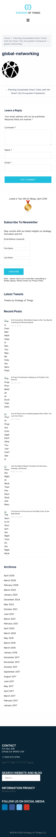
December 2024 (12, 599)
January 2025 (11, 594)
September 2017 (12, 671)
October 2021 (10, 609)
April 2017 (9, 691)
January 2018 (10, 652)
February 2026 (11, 585)
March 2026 (10, 580)
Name (8, 150)
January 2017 (10, 705)
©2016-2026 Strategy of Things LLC (28, 832)
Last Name (8, 258)
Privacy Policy (37, 281)
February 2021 (11, 623)
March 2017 (9, 696)
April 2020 (9, 628)
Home (7, 38)
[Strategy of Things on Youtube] (26, 807)
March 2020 (10, 633)
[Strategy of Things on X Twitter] (19, 807)
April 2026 (9, 575)
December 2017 (11, 657)
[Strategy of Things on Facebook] (12, 807)
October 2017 (10, 667)
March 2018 (9, 647)
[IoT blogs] (28, 206)
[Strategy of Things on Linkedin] (5, 807)
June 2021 (9, 614)
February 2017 (11, 700)
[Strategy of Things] (28, 9)
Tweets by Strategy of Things (18, 300)
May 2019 (9, 638)
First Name (8, 248)
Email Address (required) (14, 239)
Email (8, 162)
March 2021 (9, 619)
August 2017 (10, 676)
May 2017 (8, 686)
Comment (10, 127)
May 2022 (9, 604)
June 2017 (9, 681)
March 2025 (10, 590)
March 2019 (9, 643)
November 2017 (12, 662)
